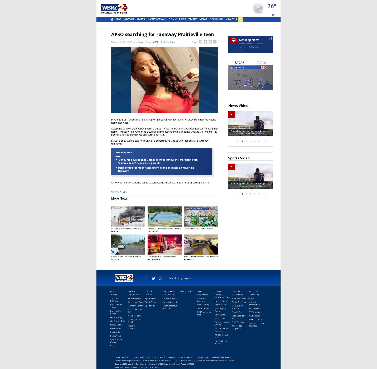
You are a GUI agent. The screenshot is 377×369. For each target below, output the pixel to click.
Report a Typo (119, 191)
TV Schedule (254, 312)
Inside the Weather (132, 327)
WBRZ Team (254, 315)
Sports (140, 19)
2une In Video (221, 301)
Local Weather (134, 294)
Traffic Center (203, 308)
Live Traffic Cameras (201, 299)
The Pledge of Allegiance (238, 327)
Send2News (115, 335)
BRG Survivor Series (116, 306)
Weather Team (134, 315)
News (118, 19)
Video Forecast (134, 298)
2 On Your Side (177, 19)
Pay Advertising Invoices (222, 357)
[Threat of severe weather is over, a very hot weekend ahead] (201, 216)
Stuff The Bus (238, 322)
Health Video (220, 304)
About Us (231, 19)
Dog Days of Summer (237, 307)
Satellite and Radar (136, 302)
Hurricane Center (135, 305)
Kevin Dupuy (170, 42)
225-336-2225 (174, 361)
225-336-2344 (230, 361)
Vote (112, 346)
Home (112, 19)
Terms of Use (202, 357)
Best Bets (149, 294)
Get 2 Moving (116, 317)
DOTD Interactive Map (204, 313)
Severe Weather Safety (135, 310)
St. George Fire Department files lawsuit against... (162, 258)
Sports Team (150, 302)
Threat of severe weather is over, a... (200, 228)
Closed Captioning (122, 357)
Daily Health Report (115, 312)
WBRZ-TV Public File (155, 357)
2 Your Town (237, 294)
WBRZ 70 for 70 (256, 319)
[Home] (117, 8)
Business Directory (240, 298)
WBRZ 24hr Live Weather (134, 320)
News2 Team (116, 324)
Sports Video (151, 305)
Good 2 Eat (237, 312)
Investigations (157, 19)
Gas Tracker (202, 294)
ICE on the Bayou (169, 298)
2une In (113, 294)
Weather (129, 19)
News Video (115, 328)
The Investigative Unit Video (169, 307)
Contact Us (171, 357)
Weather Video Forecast (221, 329)
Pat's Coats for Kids (238, 317)
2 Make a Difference (115, 299)
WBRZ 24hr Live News (221, 336)
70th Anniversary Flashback (256, 324)
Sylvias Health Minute (116, 340)
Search (240, 19)
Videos (203, 19)
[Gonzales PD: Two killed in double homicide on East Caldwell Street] (128, 244)
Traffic (192, 19)
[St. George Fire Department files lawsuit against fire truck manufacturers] (165, 244)
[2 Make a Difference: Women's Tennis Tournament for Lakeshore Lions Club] (165, 216)
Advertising (254, 294)
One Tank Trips (204, 304)
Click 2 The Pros (239, 302)
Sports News (150, 298)
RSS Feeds (115, 332)
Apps (251, 298)
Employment (254, 308)
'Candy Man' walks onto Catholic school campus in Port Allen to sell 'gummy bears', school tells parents (158, 161)
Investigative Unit (169, 302)
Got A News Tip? (117, 321)
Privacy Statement (186, 357)
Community (216, 19)
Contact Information (254, 303)
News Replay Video (220, 309)
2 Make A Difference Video (222, 296)
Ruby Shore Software (150, 367)
